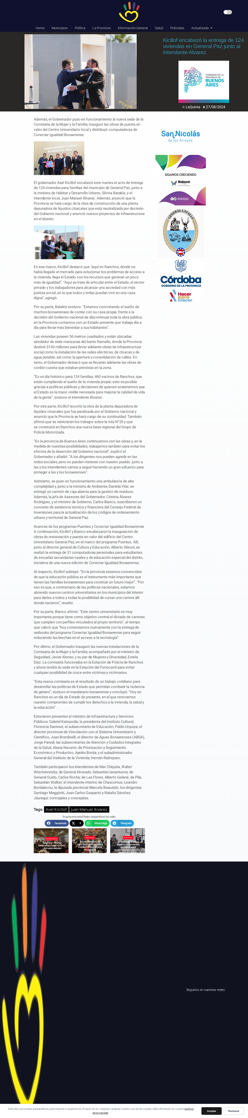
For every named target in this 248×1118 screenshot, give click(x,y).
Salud (159, 28)
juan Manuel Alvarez (89, 809)
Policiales (177, 28)
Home (40, 28)
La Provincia (101, 28)
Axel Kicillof (56, 809)
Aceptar (211, 1111)
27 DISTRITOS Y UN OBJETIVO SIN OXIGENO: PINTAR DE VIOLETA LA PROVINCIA (52, 845)
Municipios (60, 28)
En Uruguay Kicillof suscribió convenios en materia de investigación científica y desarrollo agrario (90, 847)
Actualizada (200, 28)
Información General (133, 28)
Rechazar (233, 1111)
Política (80, 28)
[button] (57, 823)
